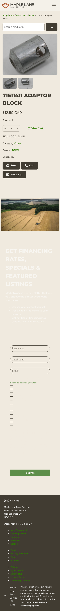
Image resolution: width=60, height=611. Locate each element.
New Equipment (18, 530)
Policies (14, 566)
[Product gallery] (30, 54)
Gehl (12, 557)
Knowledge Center (20, 580)
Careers (14, 543)
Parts (11, 15)
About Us (15, 540)
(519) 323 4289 (11, 500)
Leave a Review (18, 577)
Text (13, 165)
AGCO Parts (22, 15)
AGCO (15, 150)
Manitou (14, 560)
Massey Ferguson (19, 553)
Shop (5, 15)
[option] (25, 83)
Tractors (14, 537)
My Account (16, 570)
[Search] (51, 27)
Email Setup (16, 573)
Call (31, 165)
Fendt (13, 550)
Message (16, 174)
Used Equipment (19, 533)
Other (32, 15)
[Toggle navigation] (53, 4)
